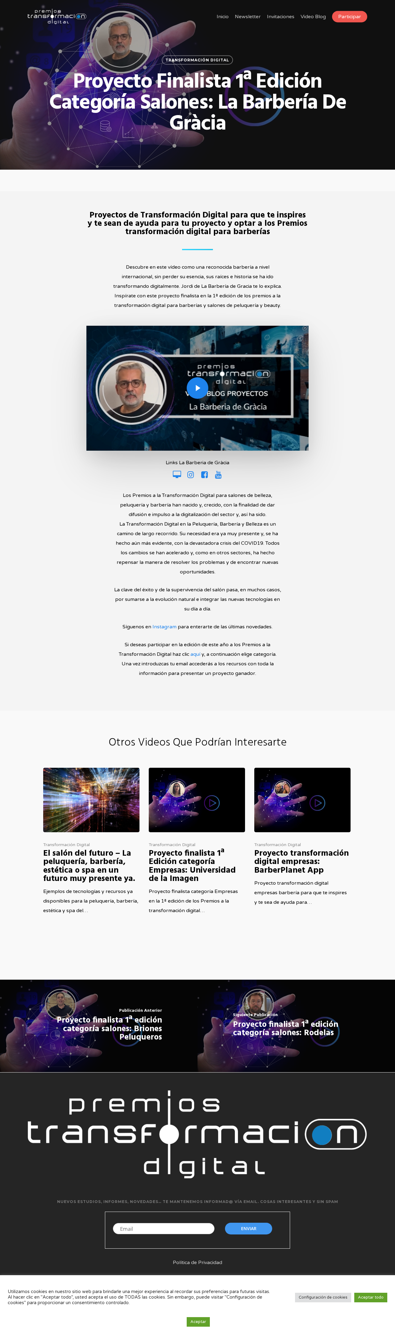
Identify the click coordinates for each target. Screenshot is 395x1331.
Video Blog (313, 16)
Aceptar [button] (198, 1321)
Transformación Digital (197, 60)
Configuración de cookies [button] (323, 1297)
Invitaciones (280, 16)
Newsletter (248, 16)
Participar (349, 16)
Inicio (223, 16)
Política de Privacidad (197, 1262)
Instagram (164, 627)
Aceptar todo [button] (371, 1297)
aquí (195, 654)
